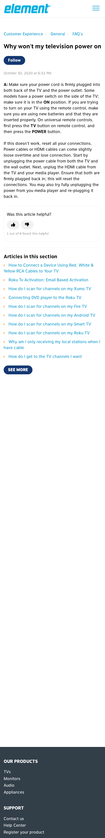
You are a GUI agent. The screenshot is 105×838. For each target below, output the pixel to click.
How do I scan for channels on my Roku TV (49, 333)
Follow (14, 60)
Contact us (14, 818)
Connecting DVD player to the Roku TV (45, 297)
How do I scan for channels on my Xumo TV (50, 288)
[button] (95, 8)
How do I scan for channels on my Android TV (52, 315)
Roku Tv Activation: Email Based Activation (48, 280)
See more (18, 369)
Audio (9, 785)
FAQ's (78, 34)
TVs (7, 772)
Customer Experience (23, 34)
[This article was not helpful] (27, 224)
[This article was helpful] (13, 224)
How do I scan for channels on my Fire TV (48, 306)
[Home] (27, 9)
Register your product (24, 832)
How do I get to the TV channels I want (45, 356)
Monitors (12, 778)
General (58, 34)
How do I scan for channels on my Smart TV (50, 324)
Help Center (15, 825)
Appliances (14, 792)
